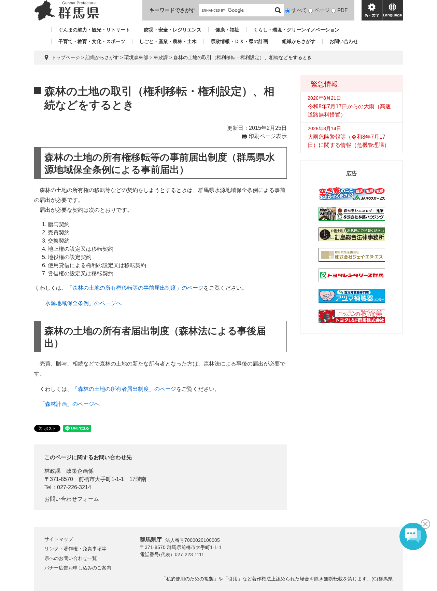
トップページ (65, 57)
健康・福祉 (227, 29)
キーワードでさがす (172, 10)
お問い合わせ (343, 41)
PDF (342, 10)
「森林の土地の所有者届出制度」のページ (124, 389)
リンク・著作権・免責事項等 (75, 548)
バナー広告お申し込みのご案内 (77, 568)
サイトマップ (58, 539)
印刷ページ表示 (268, 136)
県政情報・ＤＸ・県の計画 (239, 41)
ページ (322, 10)
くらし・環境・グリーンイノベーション (296, 29)
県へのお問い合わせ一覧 (70, 558)
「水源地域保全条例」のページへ (81, 303)
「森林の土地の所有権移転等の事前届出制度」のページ (135, 288)
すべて (299, 10)
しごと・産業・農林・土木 (168, 41)
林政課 (161, 57)
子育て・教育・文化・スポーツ (91, 41)
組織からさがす (298, 41)
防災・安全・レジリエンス (172, 29)
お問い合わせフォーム (71, 499)
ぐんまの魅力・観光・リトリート (94, 29)
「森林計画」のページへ (70, 404)
